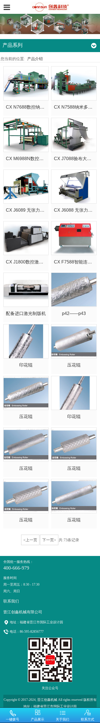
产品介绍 (35, 59)
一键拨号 (12, 719)
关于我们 (62, 719)
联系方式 (87, 719)
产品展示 (37, 719)
